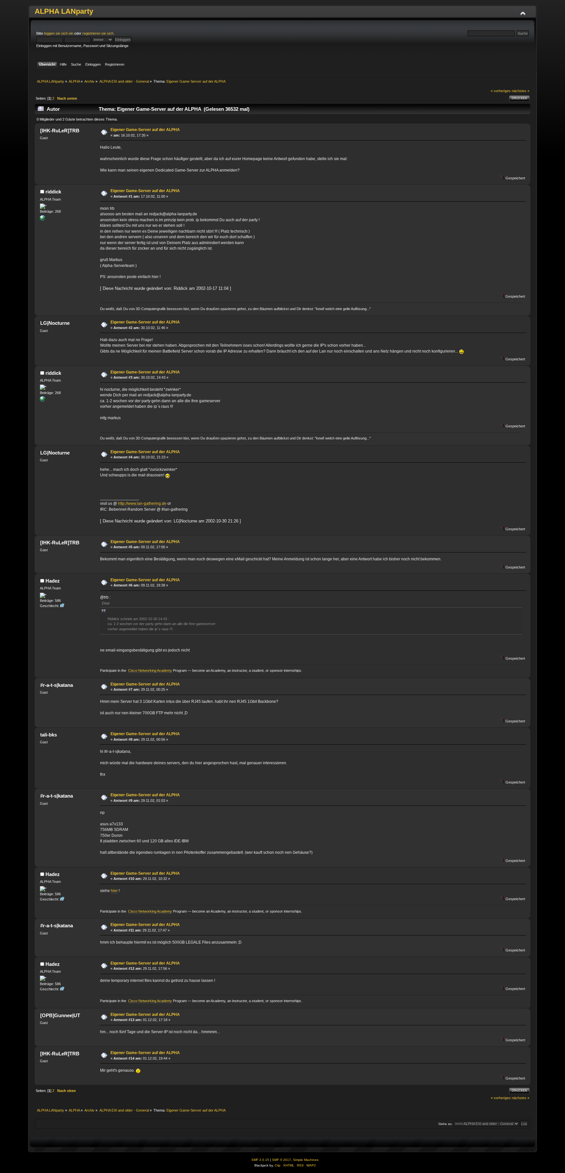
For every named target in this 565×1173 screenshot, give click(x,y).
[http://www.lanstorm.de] (42, 219)
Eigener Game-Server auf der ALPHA (145, 129)
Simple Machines (305, 1160)
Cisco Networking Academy (150, 670)
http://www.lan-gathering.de (142, 503)
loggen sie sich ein (58, 33)
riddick (53, 191)
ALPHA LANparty (64, 11)
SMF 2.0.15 (260, 1160)
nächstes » (520, 91)
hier (114, 890)
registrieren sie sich (97, 33)
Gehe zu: (445, 1124)
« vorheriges (501, 91)
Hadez (52, 581)
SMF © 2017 (281, 1160)
